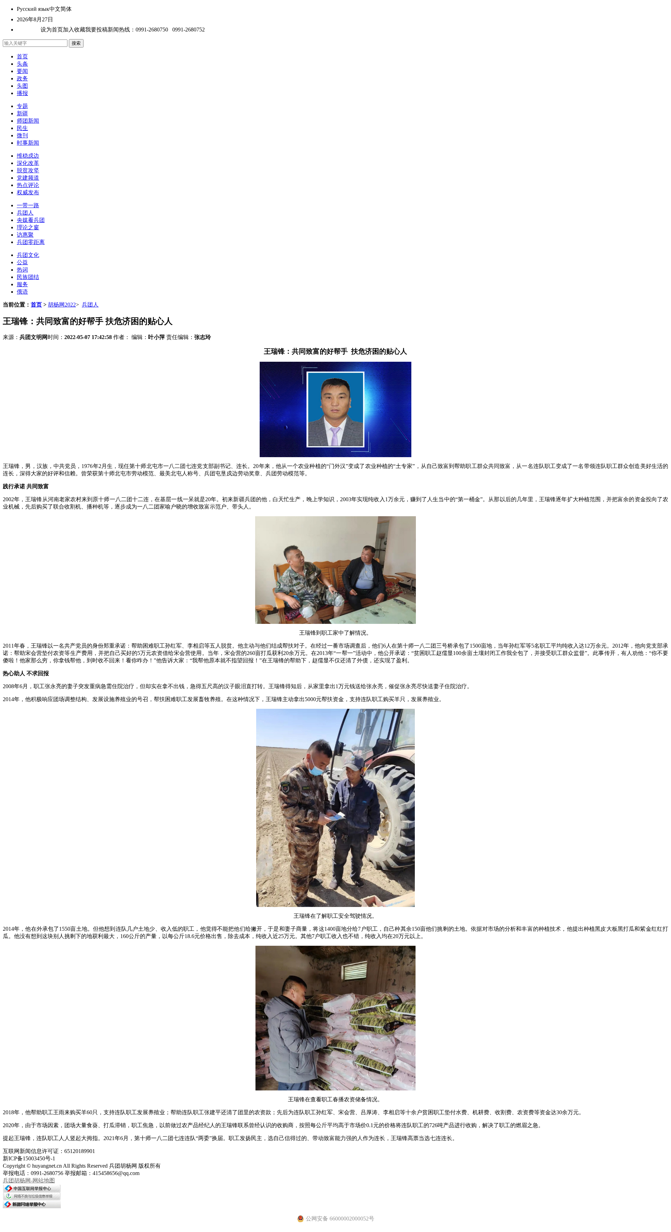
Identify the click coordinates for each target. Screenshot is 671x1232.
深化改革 (28, 163)
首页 (22, 56)
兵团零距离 (31, 242)
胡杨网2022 (62, 305)
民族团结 (28, 277)
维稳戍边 (28, 156)
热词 (22, 270)
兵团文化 (28, 255)
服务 (22, 284)
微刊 (22, 135)
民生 (22, 128)
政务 (22, 78)
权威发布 (28, 192)
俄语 (22, 292)
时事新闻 (28, 143)
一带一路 (28, 205)
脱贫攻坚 (28, 170)
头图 (22, 86)
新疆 (22, 113)
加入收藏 (74, 30)
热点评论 (28, 185)
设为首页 (52, 30)
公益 (22, 262)
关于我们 (28, 30)
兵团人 (25, 213)
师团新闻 (28, 121)
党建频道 (28, 178)
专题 (22, 106)
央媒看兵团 (31, 220)
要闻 (22, 71)
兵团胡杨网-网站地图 (29, 1180)
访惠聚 (25, 235)
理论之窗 (28, 227)
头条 (22, 64)
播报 (22, 93)
